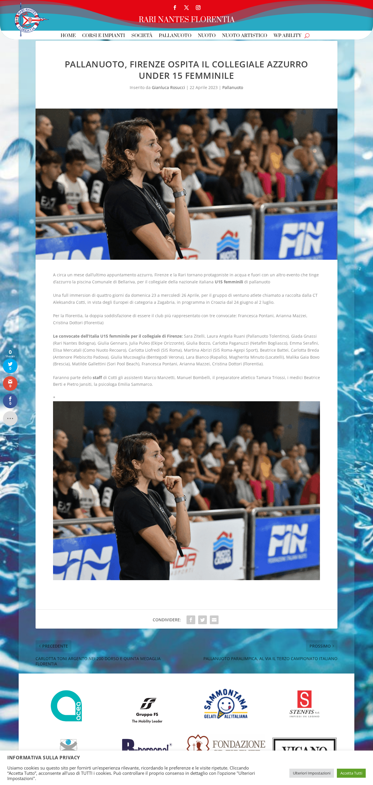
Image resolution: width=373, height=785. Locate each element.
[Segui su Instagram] (198, 7)
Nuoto (207, 36)
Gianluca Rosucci (168, 87)
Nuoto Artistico (244, 36)
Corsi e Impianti (103, 36)
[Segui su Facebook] (175, 7)
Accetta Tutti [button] (351, 773)
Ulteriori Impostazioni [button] (311, 773)
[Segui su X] (186, 7)
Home (68, 36)
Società (141, 36)
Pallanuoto (175, 36)
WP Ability (287, 36)
